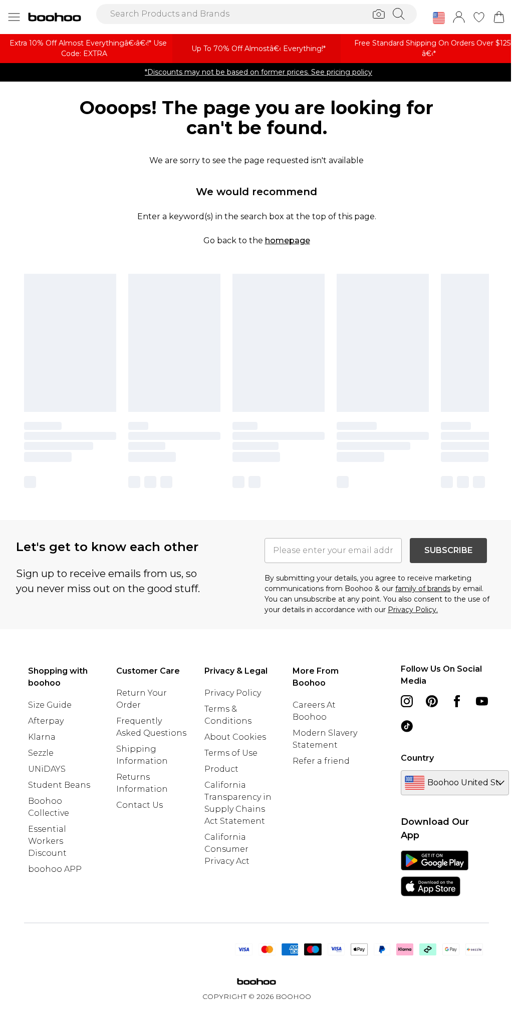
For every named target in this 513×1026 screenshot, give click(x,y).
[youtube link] (482, 701)
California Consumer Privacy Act (226, 849)
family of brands (422, 588)
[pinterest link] (432, 701)
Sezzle (41, 753)
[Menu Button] (14, 17)
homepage (287, 240)
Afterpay (46, 721)
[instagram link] (407, 701)
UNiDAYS (47, 769)
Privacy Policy (232, 693)
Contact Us (139, 805)
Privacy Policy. (413, 609)
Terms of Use (231, 753)
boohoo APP (55, 869)
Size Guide (50, 705)
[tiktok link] (407, 726)
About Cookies (235, 737)
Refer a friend (321, 761)
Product (221, 769)
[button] (439, 18)
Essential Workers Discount (47, 841)
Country (417, 758)
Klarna (42, 737)
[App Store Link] (434, 873)
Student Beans (59, 785)
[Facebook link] (457, 701)
